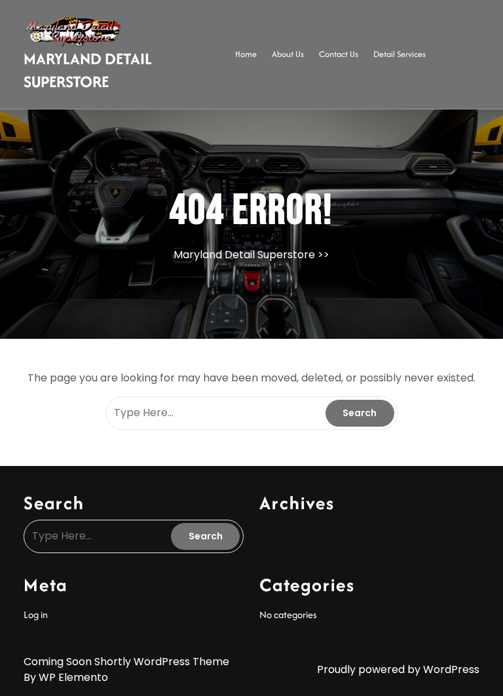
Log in (36, 614)
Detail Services (399, 54)
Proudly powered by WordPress (398, 669)
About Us (288, 54)
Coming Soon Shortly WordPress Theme (126, 661)
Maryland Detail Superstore (88, 70)
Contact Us (338, 54)
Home (246, 54)
